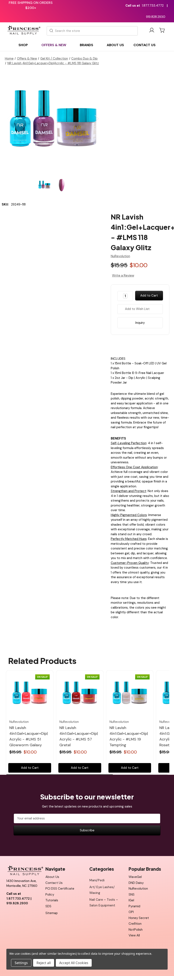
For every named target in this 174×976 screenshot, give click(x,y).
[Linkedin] (151, 344)
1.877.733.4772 (153, 5)
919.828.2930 (155, 17)
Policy (49, 894)
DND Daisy (136, 883)
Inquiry (140, 323)
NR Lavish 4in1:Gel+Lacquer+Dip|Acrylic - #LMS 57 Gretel (78, 736)
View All (134, 935)
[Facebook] (129, 344)
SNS (132, 894)
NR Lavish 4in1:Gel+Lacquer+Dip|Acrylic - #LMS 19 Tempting (128, 736)
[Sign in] (151, 31)
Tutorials (51, 900)
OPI (131, 912)
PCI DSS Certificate (59, 888)
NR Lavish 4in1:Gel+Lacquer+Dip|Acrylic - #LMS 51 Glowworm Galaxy (28, 736)
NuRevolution (138, 888)
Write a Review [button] (123, 275)
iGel (131, 900)
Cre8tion (135, 924)
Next (97, 118)
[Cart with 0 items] (162, 30)
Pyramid (134, 906)
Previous (9, 118)
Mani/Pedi (96, 880)
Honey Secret (139, 918)
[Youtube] (19, 914)
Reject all (43, 962)
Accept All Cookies (73, 962)
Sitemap (51, 913)
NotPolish (136, 929)
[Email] (136, 344)
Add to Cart (30, 768)
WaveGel (135, 877)
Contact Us (54, 883)
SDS (48, 906)
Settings (21, 962)
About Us (52, 877)
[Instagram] (28, 914)
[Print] (144, 344)
